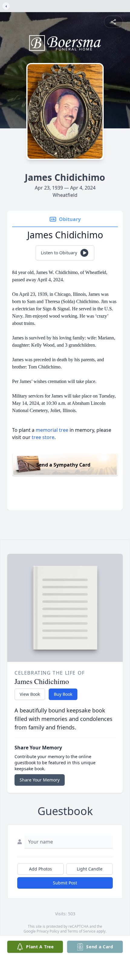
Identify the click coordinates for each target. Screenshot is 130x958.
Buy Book (63, 694)
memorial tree (52, 430)
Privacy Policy (48, 931)
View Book (30, 694)
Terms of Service (81, 931)
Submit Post (65, 883)
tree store (43, 437)
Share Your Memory (40, 780)
